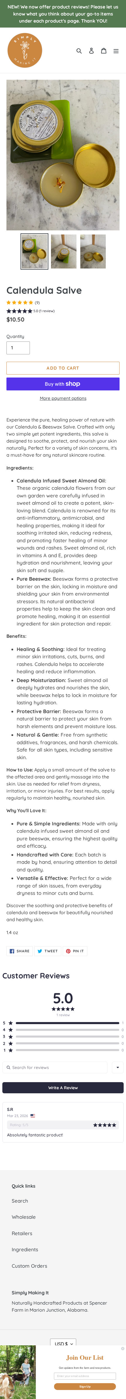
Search (20, 1201)
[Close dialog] (123, 1348)
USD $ (61, 1344)
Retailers (22, 1233)
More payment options (63, 398)
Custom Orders (29, 1266)
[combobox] (118, 1067)
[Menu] (116, 50)
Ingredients (25, 1249)
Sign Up (84, 1386)
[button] (30, 311)
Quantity (15, 336)
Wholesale (24, 1217)
